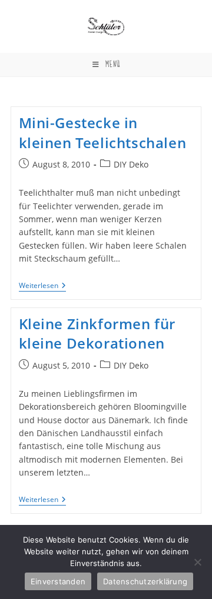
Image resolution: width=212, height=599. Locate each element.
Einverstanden (58, 581)
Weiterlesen (42, 287)
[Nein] (197, 562)
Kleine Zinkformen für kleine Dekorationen (97, 333)
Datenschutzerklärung (145, 581)
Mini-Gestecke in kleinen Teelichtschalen (103, 132)
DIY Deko (131, 164)
